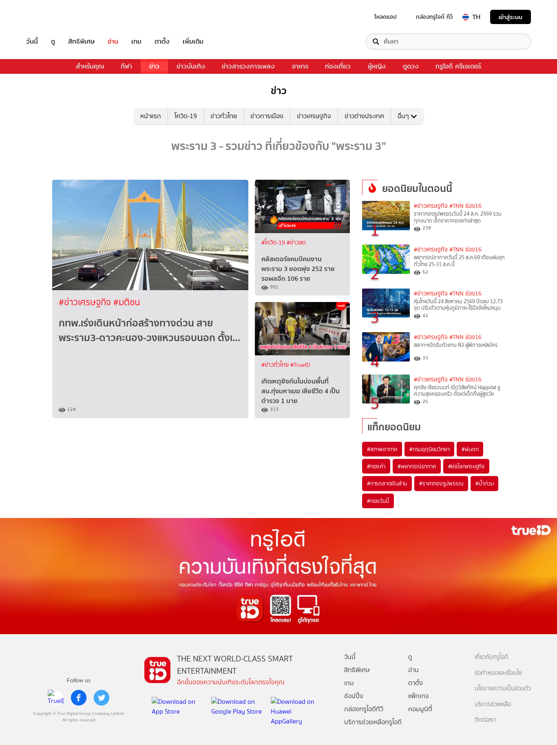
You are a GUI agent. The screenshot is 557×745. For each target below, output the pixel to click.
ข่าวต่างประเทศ (364, 116)
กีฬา (126, 66)
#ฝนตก (470, 449)
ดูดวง (411, 66)
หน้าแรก (150, 116)
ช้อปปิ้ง (353, 696)
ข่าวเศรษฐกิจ (314, 116)
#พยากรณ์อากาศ (417, 466)
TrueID (50, 17)
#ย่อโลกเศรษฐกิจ (466, 466)
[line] (56, 698)
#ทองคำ (376, 466)
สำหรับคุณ (90, 66)
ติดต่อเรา (485, 720)
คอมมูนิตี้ (420, 709)
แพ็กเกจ (418, 696)
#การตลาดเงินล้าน (387, 483)
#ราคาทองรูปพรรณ (441, 483)
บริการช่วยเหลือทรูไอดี (373, 722)
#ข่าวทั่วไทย (275, 365)
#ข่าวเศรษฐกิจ (86, 302)
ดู (53, 41)
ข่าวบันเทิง (191, 66)
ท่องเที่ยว (338, 66)
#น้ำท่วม (484, 483)
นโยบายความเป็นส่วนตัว (503, 688)
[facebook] (79, 698)
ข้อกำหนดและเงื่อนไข (498, 673)
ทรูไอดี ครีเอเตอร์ (458, 66)
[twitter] (101, 698)
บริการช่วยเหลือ (493, 704)
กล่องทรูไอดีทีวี (363, 709)
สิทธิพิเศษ (81, 41)
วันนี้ (32, 41)
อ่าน (113, 41)
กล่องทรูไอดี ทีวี (434, 17)
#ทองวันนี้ (378, 501)
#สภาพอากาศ (382, 449)
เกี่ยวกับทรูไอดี (491, 657)
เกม (136, 41)
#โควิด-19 (274, 242)
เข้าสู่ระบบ (510, 17)
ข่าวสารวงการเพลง (248, 66)
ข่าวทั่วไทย (223, 116)
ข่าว (154, 66)
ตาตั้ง (162, 41)
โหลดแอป (385, 17)
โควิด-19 (186, 116)
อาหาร (300, 66)
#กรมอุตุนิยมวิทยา (429, 449)
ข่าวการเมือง (266, 116)
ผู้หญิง (377, 66)
